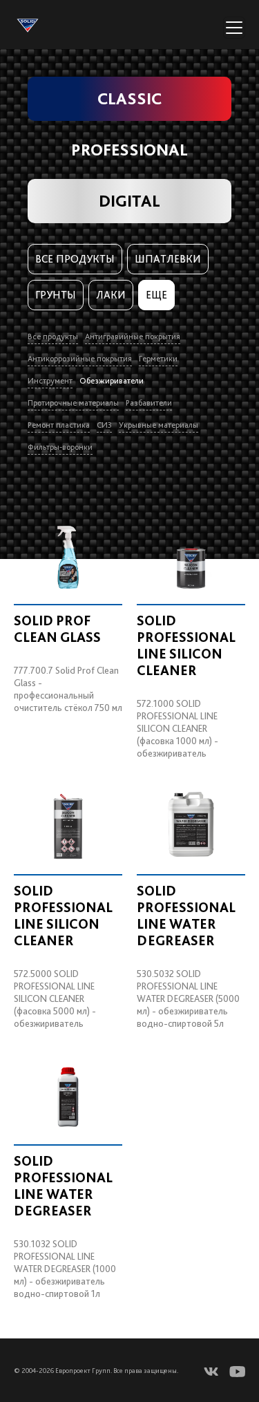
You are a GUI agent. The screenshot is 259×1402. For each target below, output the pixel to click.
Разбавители (149, 403)
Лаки (111, 294)
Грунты (55, 294)
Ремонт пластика (59, 425)
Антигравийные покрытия (132, 336)
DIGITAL (129, 201)
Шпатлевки (168, 258)
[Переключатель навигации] (234, 28)
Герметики (158, 358)
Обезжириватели (111, 381)
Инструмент (50, 381)
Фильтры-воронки (60, 447)
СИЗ (104, 425)
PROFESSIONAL (129, 150)
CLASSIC (129, 98)
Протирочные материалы (73, 403)
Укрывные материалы (158, 425)
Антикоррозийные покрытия (80, 358)
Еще (156, 294)
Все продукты (75, 258)
